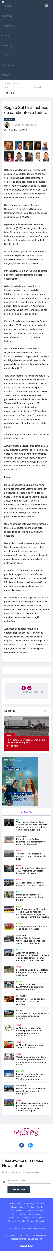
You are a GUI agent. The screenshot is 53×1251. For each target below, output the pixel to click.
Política (9, 120)
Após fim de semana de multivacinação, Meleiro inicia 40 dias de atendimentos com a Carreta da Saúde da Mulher (32, 956)
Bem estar (12, 1221)
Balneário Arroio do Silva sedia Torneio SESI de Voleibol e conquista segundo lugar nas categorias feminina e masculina (32, 913)
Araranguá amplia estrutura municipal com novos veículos (31, 884)
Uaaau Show (17, 1210)
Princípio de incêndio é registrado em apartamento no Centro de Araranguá (31, 842)
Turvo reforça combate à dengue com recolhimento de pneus (26, 741)
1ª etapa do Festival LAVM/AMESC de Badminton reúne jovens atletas (30, 987)
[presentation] (44, 711)
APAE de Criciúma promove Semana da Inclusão (29, 1046)
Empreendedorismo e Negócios (26, 1214)
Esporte (20, 906)
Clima (11, 1203)
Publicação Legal (17, 1207)
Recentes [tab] (27, 812)
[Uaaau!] (26, 1131)
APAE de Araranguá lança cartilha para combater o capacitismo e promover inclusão (28, 1031)
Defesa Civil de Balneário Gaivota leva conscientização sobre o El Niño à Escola (30, 941)
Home (8, 83)
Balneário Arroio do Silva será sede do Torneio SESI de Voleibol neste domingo (31, 1076)
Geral (10, 735)
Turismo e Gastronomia (19, 1217)
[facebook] (22, 1145)
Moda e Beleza (26, 1221)
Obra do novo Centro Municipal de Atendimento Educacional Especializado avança (31, 871)
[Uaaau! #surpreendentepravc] (9, 40)
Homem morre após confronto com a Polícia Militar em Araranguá (31, 1001)
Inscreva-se (19, 1189)
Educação (40, 1221)
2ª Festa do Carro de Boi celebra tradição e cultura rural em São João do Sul (32, 972)
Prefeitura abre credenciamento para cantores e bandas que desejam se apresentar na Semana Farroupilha (32, 1106)
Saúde (19, 819)
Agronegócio (38, 1217)
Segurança (21, 836)
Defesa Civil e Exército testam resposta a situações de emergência (31, 1091)
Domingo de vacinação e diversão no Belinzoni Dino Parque (29, 897)
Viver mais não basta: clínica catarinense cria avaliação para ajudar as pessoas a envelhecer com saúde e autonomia (32, 826)
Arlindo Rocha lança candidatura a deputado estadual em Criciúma (32, 1016)
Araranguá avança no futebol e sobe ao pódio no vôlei (31, 927)
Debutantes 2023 (33, 1210)
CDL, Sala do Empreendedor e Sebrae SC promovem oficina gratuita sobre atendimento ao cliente (31, 1060)
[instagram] (31, 1145)
